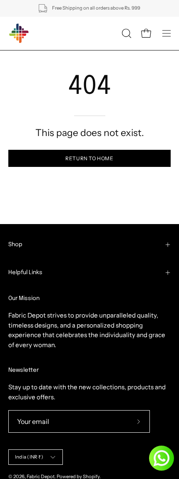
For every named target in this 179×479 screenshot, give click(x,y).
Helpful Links (25, 272)
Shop (15, 244)
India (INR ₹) (29, 457)
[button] (126, 33)
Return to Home (89, 158)
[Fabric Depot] (18, 33)
